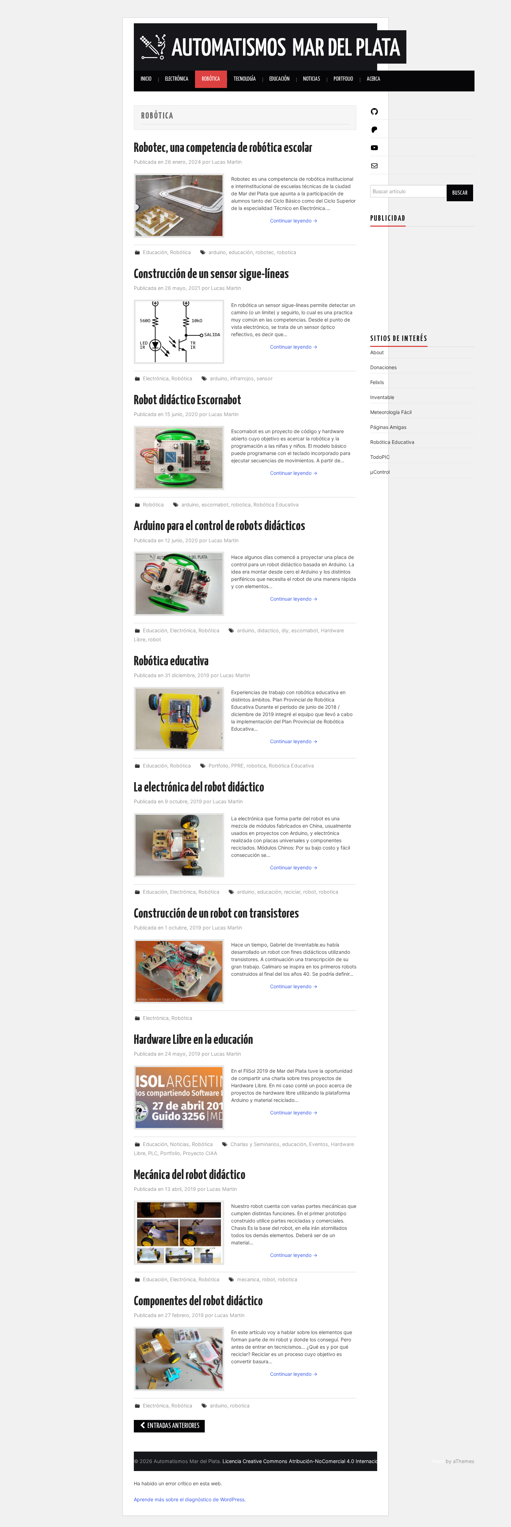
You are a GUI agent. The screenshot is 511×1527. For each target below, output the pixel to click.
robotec (265, 252)
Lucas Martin (227, 162)
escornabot (215, 504)
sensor (265, 378)
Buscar (460, 193)
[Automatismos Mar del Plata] (270, 46)
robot (154, 639)
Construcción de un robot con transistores (216, 914)
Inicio (146, 79)
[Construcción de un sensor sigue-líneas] (179, 331)
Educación (279, 79)
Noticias (311, 79)
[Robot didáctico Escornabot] (179, 458)
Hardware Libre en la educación (193, 1040)
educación (241, 252)
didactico (268, 630)
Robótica (211, 79)
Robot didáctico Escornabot (187, 401)
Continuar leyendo (293, 221)
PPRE (237, 766)
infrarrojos (242, 378)
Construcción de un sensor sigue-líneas (211, 274)
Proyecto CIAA (200, 1153)
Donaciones (383, 367)
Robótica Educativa (276, 504)
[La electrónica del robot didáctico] (179, 845)
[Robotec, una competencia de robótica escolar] (179, 205)
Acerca (373, 79)
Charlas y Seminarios (254, 1144)
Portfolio (343, 79)
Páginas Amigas (388, 427)
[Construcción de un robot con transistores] (179, 971)
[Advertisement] (422, 275)
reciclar (292, 892)
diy (285, 630)
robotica (286, 252)
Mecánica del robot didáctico (189, 1175)
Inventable (382, 397)
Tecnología (245, 79)
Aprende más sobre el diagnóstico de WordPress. (190, 1499)
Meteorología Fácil (391, 412)
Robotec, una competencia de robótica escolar (223, 148)
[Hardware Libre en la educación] (179, 1097)
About (377, 352)
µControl (380, 472)
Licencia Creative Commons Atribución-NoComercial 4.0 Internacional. (304, 1461)
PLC (152, 1153)
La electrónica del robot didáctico (199, 788)
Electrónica (176, 79)
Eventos (318, 1144)
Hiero (438, 1461)
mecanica (248, 1279)
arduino (217, 252)
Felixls (377, 382)
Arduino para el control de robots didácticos (219, 526)
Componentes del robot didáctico (198, 1301)
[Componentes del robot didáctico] (179, 1359)
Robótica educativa (171, 662)
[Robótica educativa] (179, 719)
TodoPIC (380, 457)
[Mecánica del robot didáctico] (179, 1232)
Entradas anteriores (173, 1426)
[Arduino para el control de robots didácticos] (179, 583)
